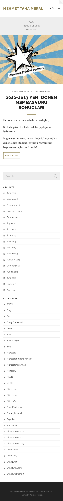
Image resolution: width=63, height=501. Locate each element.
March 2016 (12, 199)
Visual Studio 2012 (15, 437)
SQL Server (12, 425)
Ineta (9, 346)
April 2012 (11, 290)
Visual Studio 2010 (15, 431)
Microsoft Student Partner (19, 358)
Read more (11, 155)
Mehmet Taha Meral (23, 8)
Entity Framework (15, 322)
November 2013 (14, 211)
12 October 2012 (22, 91)
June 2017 (11, 193)
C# (8, 316)
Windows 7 (12, 455)
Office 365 (11, 401)
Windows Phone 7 (15, 474)
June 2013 (11, 235)
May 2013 (11, 241)
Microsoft (11, 352)
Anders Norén (36, 495)
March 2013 (12, 253)
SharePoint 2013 (14, 407)
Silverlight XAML (14, 413)
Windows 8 (12, 462)
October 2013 (13, 217)
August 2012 (12, 271)
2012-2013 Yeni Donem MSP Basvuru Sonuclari (31, 102)
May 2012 (11, 284)
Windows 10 (12, 449)
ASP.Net (11, 304)
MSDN (10, 377)
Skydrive (11, 419)
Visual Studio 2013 (15, 443)
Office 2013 (12, 395)
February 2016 (13, 205)
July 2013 (11, 229)
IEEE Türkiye (13, 340)
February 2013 (13, 259)
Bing (9, 310)
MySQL (10, 383)
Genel (9, 328)
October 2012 (13, 265)
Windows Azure (14, 468)
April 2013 (11, 247)
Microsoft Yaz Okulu (16, 364)
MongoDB (11, 371)
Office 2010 (12, 389)
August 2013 (12, 223)
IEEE (9, 334)
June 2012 (11, 278)
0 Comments (43, 91)
